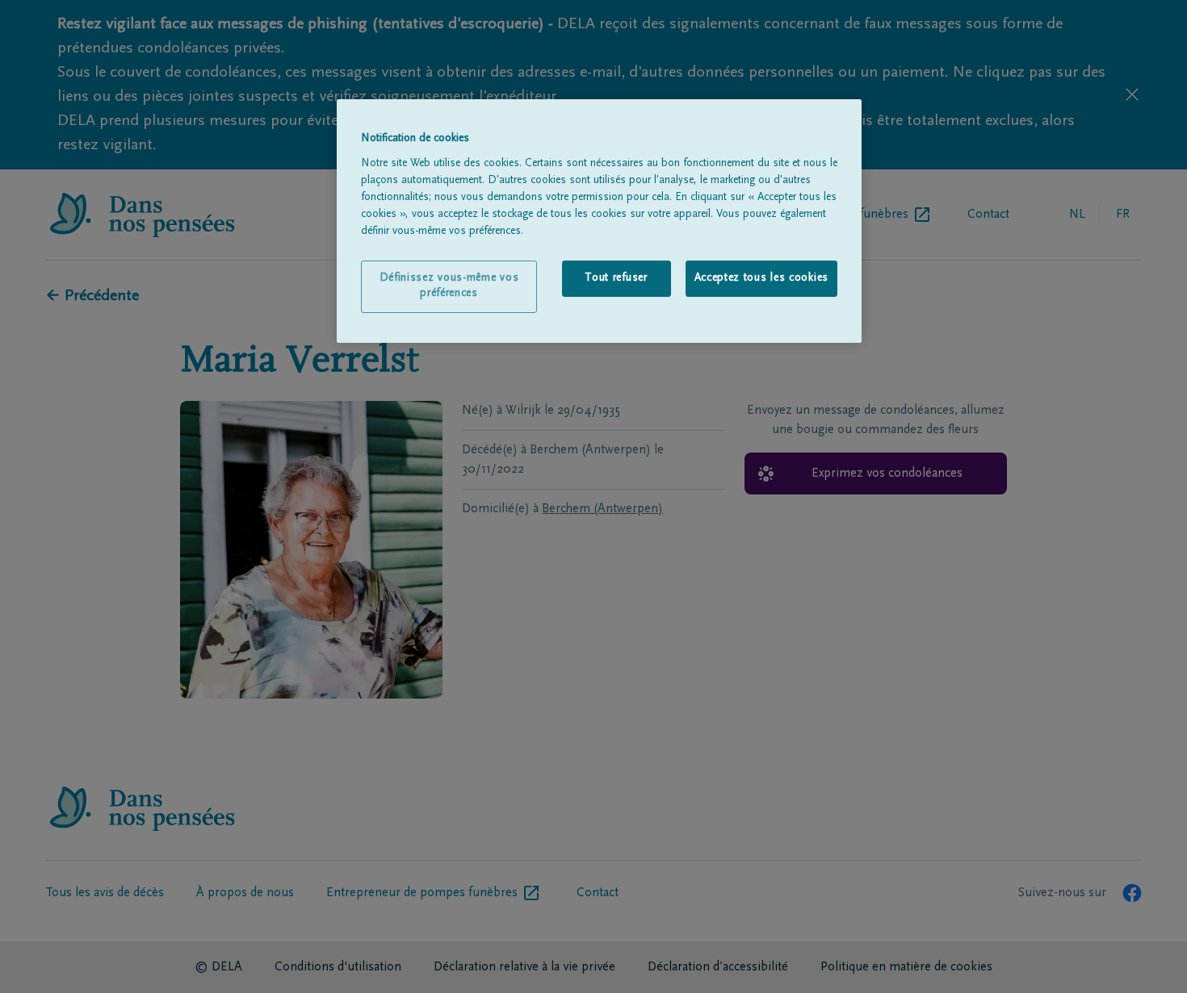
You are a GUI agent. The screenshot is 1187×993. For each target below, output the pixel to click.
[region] (599, 221)
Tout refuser (616, 278)
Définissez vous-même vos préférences (449, 286)
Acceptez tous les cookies (761, 278)
